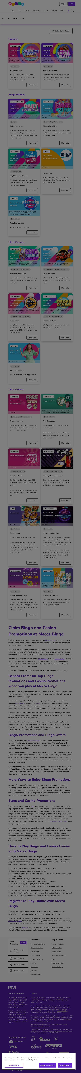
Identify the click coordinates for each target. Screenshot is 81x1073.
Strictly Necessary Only (47, 1065)
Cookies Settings (14, 1065)
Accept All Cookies (65, 1065)
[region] (39, 1061)
